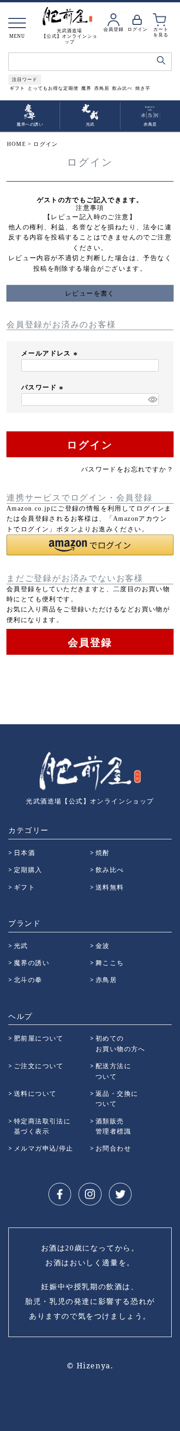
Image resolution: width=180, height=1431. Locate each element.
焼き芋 (142, 88)
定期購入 (28, 869)
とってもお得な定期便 (53, 88)
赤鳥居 (101, 88)
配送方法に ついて (113, 1070)
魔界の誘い (31, 962)
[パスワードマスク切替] (152, 400)
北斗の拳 (28, 979)
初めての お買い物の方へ (120, 1043)
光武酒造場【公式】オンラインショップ (90, 801)
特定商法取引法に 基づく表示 (42, 1126)
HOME (16, 144)
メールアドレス (50, 353)
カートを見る (160, 32)
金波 (103, 945)
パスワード (43, 387)
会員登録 (113, 29)
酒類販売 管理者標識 (113, 1126)
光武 (21, 945)
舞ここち (110, 962)
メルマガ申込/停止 (43, 1148)
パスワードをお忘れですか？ (127, 469)
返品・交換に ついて (117, 1098)
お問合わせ (113, 1148)
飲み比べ (122, 88)
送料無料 (110, 887)
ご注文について (39, 1065)
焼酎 (103, 852)
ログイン (137, 29)
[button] (90, 545)
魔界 (86, 88)
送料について (35, 1093)
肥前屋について (39, 1038)
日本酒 (24, 852)
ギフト (17, 88)
